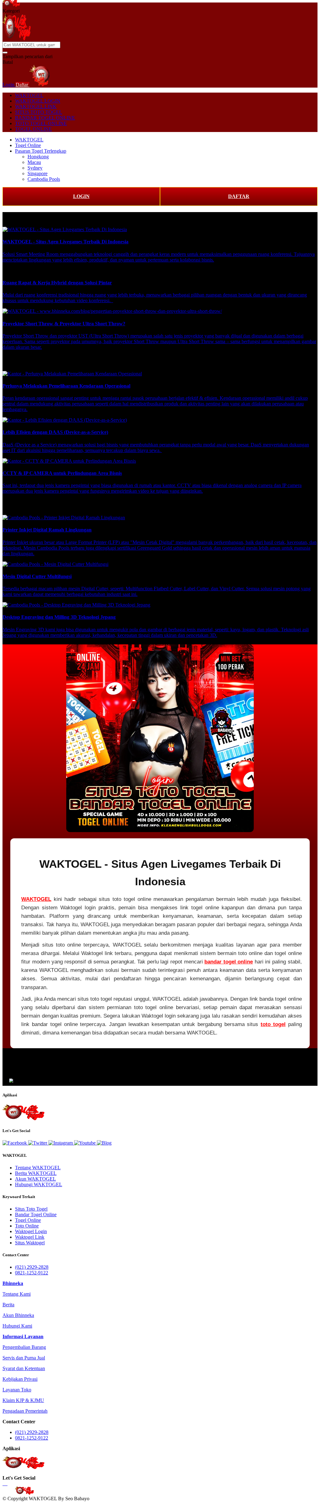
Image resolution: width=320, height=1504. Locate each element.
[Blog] (104, 1143)
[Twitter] (38, 1143)
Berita (8, 1304)
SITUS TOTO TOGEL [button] (38, 112)
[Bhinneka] (11, 5)
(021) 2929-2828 (31, 1267)
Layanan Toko (16, 1389)
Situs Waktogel (30, 1242)
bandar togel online (228, 962)
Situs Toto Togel (31, 1209)
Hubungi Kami (17, 1326)
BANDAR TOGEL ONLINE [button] (45, 117)
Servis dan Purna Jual (23, 1357)
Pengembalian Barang (24, 1347)
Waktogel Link (29, 1237)
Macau (34, 162)
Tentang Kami (16, 1294)
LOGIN (81, 196)
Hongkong (38, 156)
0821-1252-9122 (31, 1272)
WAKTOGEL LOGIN (37, 101)
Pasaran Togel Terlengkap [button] (40, 151)
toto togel (273, 1024)
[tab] (12, 1283)
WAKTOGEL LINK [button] (36, 106)
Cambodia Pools (44, 179)
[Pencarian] (5, 52)
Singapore (38, 173)
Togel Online (28, 145)
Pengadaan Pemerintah (25, 1411)
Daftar (22, 84)
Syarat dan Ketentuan (23, 1368)
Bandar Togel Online (36, 1214)
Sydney (35, 167)
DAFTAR (238, 196)
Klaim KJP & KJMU (23, 1400)
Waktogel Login (31, 1231)
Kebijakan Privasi (20, 1379)
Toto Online (27, 1225)
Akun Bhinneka (18, 1315)
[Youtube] (85, 1143)
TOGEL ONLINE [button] (33, 129)
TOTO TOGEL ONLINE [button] (41, 123)
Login (9, 84)
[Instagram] (61, 1143)
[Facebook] (15, 1143)
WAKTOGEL (29, 95)
